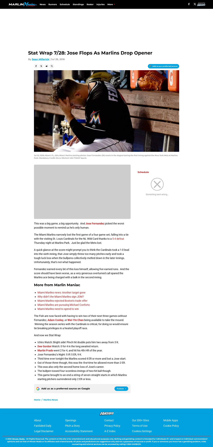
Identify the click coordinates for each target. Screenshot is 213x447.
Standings (78, 4)
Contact (109, 420)
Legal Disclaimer (43, 431)
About (37, 420)
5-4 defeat (118, 238)
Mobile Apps (170, 420)
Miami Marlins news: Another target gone (61, 292)
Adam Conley (55, 320)
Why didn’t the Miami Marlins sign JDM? (60, 296)
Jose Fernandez (94, 223)
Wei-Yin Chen (75, 320)
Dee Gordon (44, 346)
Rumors (52, 4)
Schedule (65, 4)
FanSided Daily (42, 425)
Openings (70, 420)
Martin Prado (45, 350)
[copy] (52, 66)
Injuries (100, 4)
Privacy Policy (112, 425)
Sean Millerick (40, 59)
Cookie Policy (171, 425)
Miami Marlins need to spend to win (58, 308)
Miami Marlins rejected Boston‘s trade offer (62, 300)
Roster (90, 4)
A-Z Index (110, 431)
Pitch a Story (72, 425)
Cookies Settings (142, 431)
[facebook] (189, 4)
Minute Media (18, 439)
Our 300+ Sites (140, 420)
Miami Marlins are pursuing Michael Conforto (63, 304)
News (43, 4)
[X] (195, 4)
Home (37, 399)
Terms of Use (140, 425)
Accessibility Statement (79, 431)
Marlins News (50, 399)
